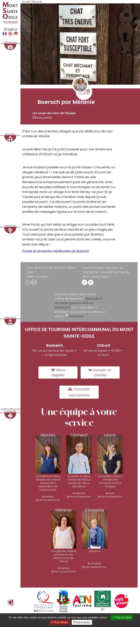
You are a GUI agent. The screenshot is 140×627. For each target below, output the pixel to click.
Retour (35, 1)
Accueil (26, 1)
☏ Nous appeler (58, 372)
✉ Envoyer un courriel (100, 372)
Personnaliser (81, 622)
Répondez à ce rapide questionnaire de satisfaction (78, 302)
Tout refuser (60, 622)
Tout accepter (123, 617)
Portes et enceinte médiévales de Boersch (55, 251)
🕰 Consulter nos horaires (79, 392)
